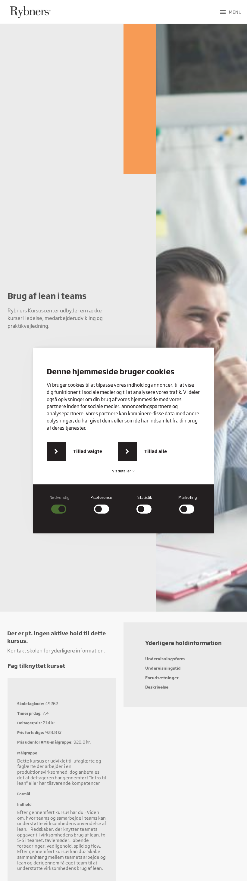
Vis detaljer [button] (122, 471)
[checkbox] (59, 504)
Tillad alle (155, 451)
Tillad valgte (87, 451)
